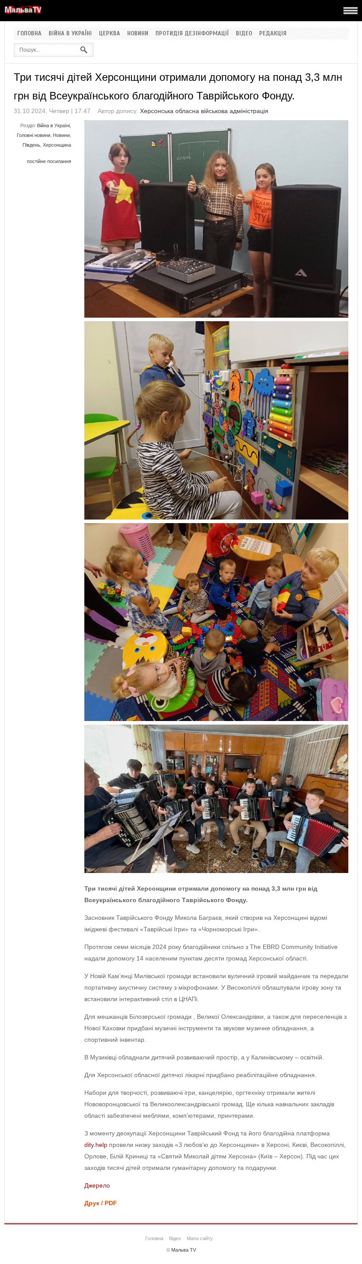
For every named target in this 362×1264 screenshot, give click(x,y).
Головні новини (33, 135)
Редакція (273, 33)
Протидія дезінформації (192, 33)
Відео (244, 33)
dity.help (95, 1144)
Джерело (97, 1185)
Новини (137, 33)
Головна (29, 33)
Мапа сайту (200, 1238)
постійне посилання (49, 161)
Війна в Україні (70, 33)
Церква (109, 33)
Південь (31, 145)
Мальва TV (183, 1250)
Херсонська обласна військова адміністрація (204, 110)
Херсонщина (57, 145)
